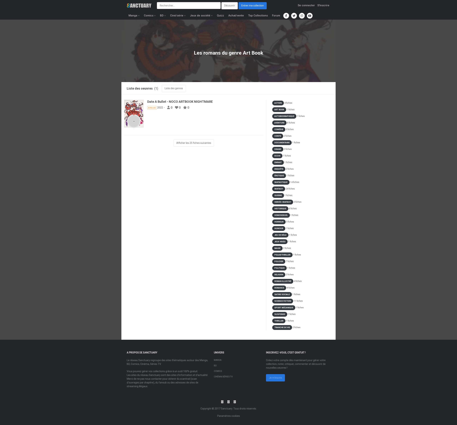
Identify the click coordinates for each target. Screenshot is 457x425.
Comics (148, 15)
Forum (276, 15)
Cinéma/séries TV (223, 376)
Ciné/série (176, 15)
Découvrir (229, 5)
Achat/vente (236, 15)
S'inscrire (323, 5)
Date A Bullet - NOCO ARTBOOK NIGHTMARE (180, 101)
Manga (133, 15)
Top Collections (258, 15)
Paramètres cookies (228, 415)
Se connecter (306, 5)
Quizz (220, 15)
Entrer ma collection (252, 5)
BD (162, 15)
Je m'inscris (275, 377)
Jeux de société (200, 15)
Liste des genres (174, 88)
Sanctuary (226, 408)
